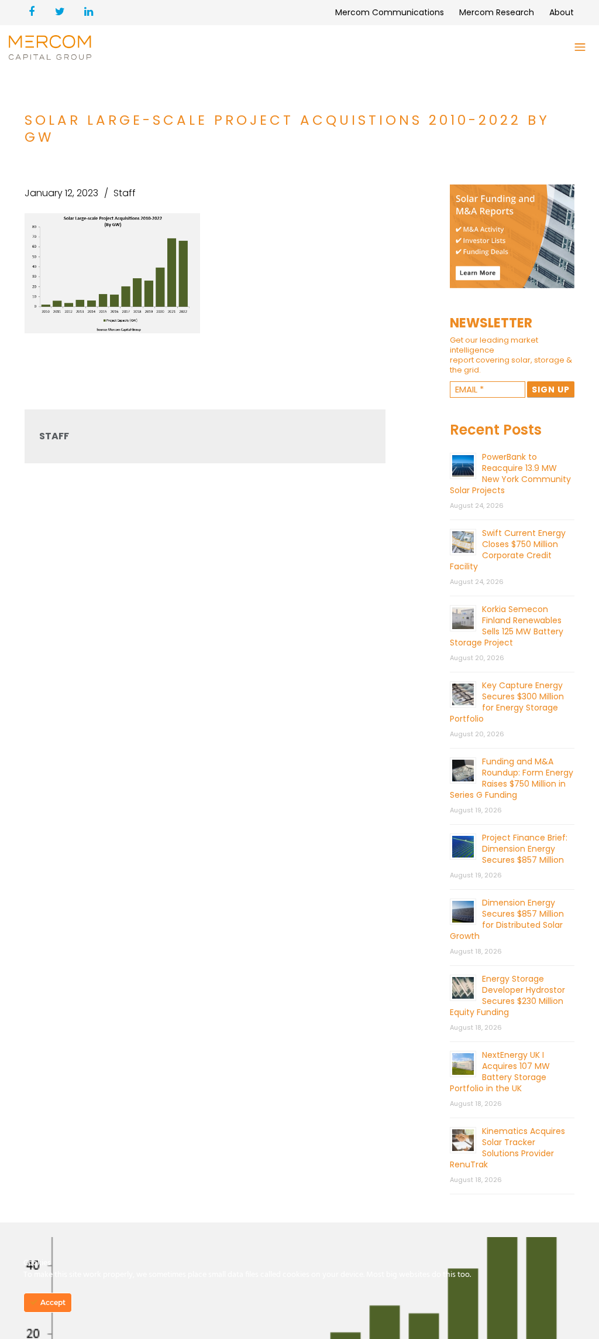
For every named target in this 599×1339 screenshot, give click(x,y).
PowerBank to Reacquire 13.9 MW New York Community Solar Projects (510, 473)
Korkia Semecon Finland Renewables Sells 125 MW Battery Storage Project (506, 625)
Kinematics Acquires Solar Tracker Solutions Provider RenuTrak (507, 1147)
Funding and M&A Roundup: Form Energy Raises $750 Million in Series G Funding (511, 778)
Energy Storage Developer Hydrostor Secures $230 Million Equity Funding (507, 995)
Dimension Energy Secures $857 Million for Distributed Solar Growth (507, 919)
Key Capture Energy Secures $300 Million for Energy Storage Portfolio (507, 702)
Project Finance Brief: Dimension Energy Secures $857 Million (524, 849)
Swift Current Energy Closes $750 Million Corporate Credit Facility (508, 549)
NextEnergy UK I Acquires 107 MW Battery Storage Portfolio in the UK (500, 1071)
